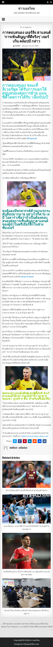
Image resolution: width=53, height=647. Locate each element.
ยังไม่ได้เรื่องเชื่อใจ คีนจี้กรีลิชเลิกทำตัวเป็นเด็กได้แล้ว (26, 490)
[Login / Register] (47, 2)
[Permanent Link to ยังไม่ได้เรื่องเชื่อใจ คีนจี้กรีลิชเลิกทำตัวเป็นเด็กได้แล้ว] (26, 474)
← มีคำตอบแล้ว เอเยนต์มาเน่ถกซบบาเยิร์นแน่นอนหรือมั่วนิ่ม (24, 624)
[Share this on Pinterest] (25, 441)
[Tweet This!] (15, 441)
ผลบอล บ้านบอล (27, 277)
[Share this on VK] (44, 441)
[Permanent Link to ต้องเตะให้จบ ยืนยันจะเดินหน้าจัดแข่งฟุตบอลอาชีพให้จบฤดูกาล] (26, 593)
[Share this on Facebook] (20, 441)
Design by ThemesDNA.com (26, 644)
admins (17, 46)
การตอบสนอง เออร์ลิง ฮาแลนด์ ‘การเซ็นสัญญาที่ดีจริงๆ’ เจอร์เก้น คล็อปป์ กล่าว (26, 36)
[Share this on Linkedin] (30, 441)
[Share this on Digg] (40, 441)
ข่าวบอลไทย (26, 8)
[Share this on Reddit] (35, 441)
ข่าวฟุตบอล (27, 27)
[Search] (51, 2)
